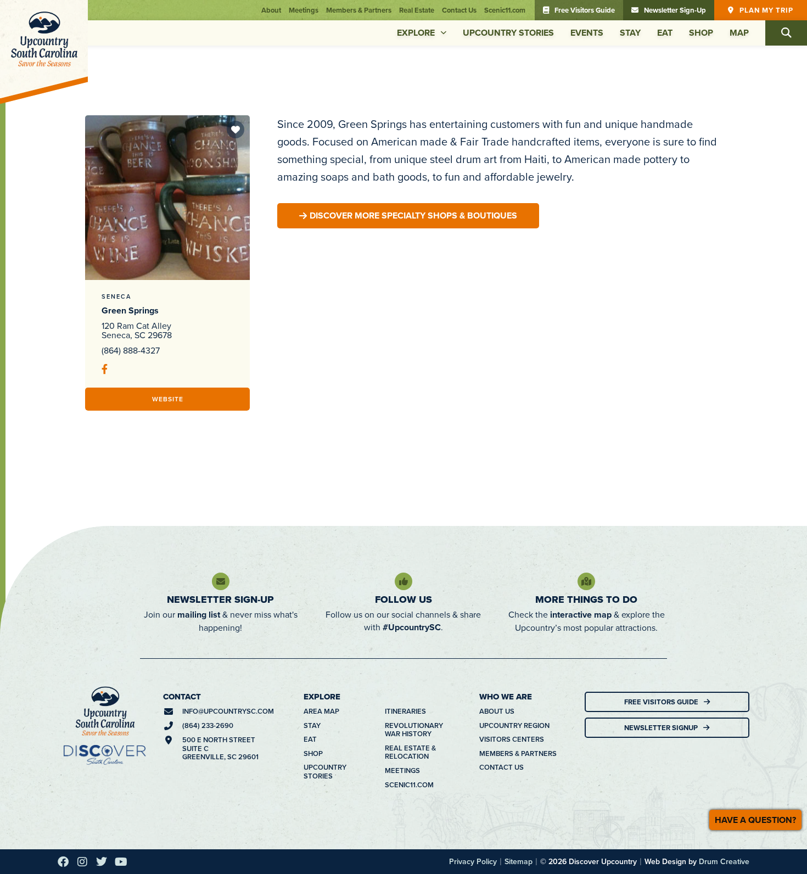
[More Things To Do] (586, 581)
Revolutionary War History (414, 729)
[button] (786, 33)
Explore (416, 32)
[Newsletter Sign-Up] (220, 581)
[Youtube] (120, 861)
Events (586, 32)
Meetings (303, 10)
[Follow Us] (403, 581)
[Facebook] (63, 861)
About (271, 10)
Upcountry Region (514, 725)
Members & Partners (358, 10)
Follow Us (403, 599)
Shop (701, 32)
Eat (664, 32)
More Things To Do (586, 599)
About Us (496, 711)
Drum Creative (724, 861)
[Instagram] (82, 861)
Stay (630, 32)
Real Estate (416, 10)
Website (167, 399)
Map (739, 32)
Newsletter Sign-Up (220, 599)
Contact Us (459, 10)
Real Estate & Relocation (410, 752)
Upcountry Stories (508, 32)
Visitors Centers (511, 739)
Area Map (321, 711)
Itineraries (405, 711)
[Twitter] (101, 861)
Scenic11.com (504, 10)
